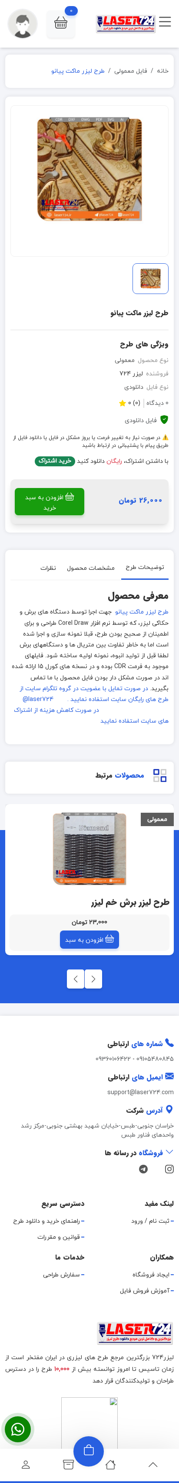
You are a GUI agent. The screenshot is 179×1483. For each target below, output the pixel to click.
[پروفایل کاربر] (25, 1467)
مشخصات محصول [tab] (91, 568)
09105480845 (155, 1059)
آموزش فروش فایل (144, 1291)
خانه (163, 71)
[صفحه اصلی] (110, 1467)
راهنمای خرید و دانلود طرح (46, 1221)
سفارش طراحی (61, 1275)
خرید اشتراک (55, 461)
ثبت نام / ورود (150, 1221)
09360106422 (113, 1059)
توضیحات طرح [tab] (145, 567)
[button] (61, 24)
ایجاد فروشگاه (151, 1275)
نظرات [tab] (48, 568)
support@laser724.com (140, 1093)
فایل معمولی (130, 71)
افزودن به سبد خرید (44, 503)
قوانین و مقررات (58, 1237)
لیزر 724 (131, 374)
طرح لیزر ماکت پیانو (141, 612)
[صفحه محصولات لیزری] (68, 1467)
